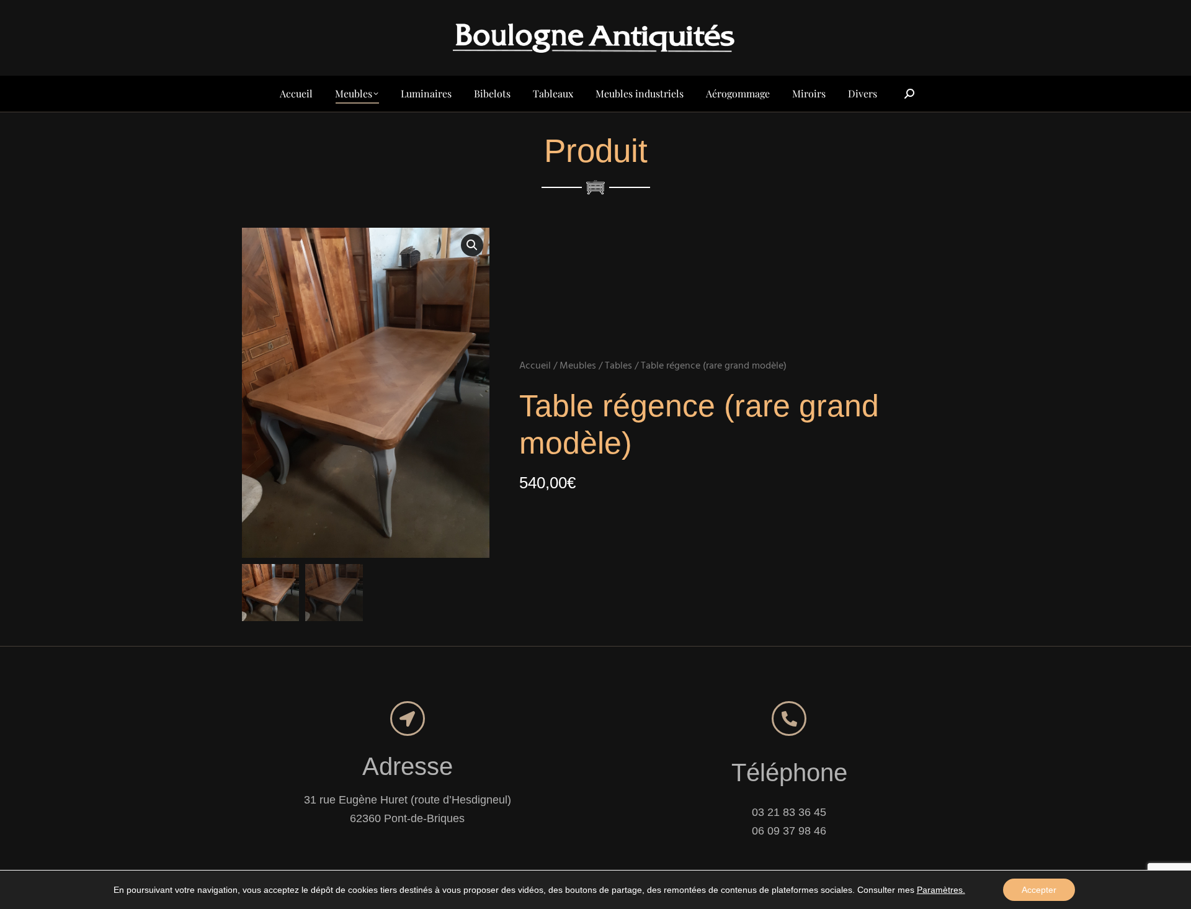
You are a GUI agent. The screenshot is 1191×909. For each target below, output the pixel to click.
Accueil (535, 366)
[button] (472, 245)
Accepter (1039, 890)
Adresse (407, 766)
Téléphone (789, 772)
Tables (618, 366)
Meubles (578, 366)
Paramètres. (941, 890)
